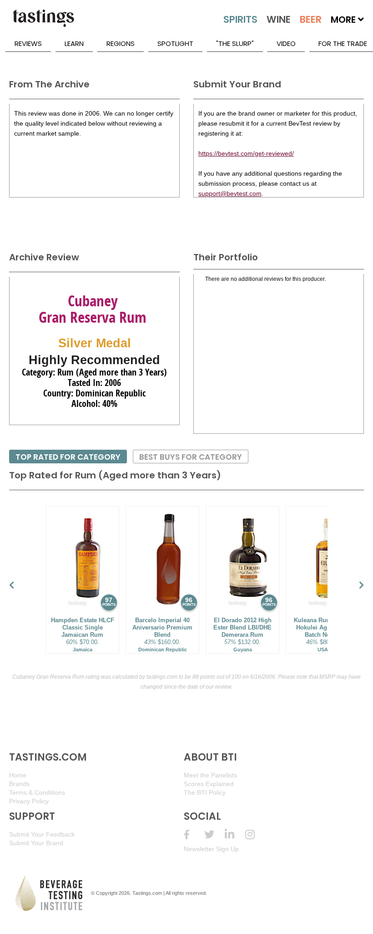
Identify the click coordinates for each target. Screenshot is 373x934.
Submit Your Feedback (42, 834)
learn (74, 43)
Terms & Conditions (37, 792)
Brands (19, 783)
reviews (28, 43)
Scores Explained (209, 783)
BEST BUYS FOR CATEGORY (190, 457)
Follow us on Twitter (214, 834)
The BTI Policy (205, 792)
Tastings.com (147, 893)
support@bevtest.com (230, 193)
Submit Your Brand (36, 843)
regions (120, 43)
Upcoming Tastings (255, 834)
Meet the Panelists (210, 775)
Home (17, 775)
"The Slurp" (235, 43)
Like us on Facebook (194, 834)
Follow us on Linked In (235, 834)
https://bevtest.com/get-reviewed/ (246, 153)
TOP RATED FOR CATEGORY (68, 457)
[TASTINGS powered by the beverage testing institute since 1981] (43, 22)
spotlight (175, 43)
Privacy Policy (29, 801)
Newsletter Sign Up (211, 849)
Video (286, 43)
